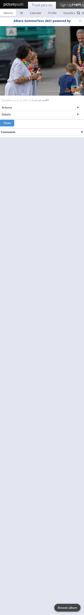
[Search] (78, 12)
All (21, 13)
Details (6, 114)
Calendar (35, 13)
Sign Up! (66, 4)
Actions (7, 107)
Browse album (67, 607)
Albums (8, 13)
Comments (8, 132)
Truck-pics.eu (42, 4)
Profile (52, 13)
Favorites (69, 13)
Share (7, 123)
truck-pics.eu (39, 100)
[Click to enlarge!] (42, 61)
